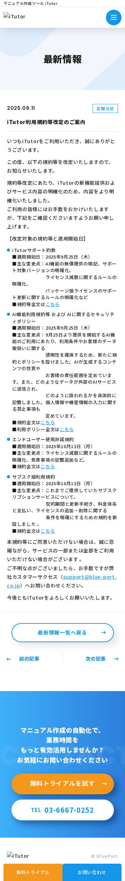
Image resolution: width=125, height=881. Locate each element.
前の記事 (29, 658)
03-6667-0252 (62, 810)
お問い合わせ (92, 872)
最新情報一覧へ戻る (62, 632)
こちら (52, 304)
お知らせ (105, 108)
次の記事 (95, 658)
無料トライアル (33, 872)
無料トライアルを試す (62, 782)
